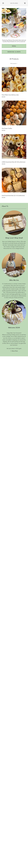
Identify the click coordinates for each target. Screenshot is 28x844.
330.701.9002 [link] (14, 3)
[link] (14, 82)
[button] (3, 3)
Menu (14, 46)
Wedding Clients (13, 52)
